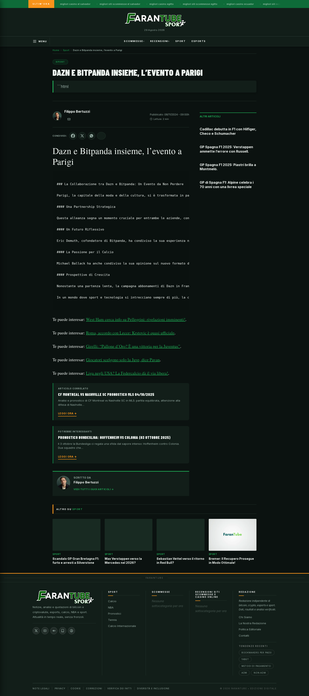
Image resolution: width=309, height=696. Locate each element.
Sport (180, 40)
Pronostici (114, 613)
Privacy (60, 688)
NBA (111, 607)
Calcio (112, 601)
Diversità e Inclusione (153, 688)
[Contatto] (69, 119)
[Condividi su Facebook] (73, 136)
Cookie (76, 688)
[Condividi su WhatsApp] (91, 136)
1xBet (245, 659)
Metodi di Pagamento (256, 666)
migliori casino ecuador (240, 4)
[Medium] (53, 630)
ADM (244, 672)
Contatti (244, 635)
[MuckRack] (62, 630)
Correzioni (94, 688)
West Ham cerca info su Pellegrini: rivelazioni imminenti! (135, 319)
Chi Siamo (245, 617)
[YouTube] (45, 630)
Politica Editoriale (250, 629)
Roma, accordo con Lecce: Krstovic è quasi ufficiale (130, 333)
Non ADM (260, 672)
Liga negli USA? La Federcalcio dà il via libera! (127, 373)
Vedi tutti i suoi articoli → (94, 489)
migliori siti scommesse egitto (200, 4)
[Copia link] (101, 136)
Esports (198, 40)
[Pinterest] (71, 630)
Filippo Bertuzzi (77, 111)
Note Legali (41, 688)
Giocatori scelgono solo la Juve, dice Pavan (123, 359)
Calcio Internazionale (122, 626)
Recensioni (159, 40)
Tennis (112, 619)
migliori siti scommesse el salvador (120, 4)
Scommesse (133, 40)
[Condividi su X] (82, 136)
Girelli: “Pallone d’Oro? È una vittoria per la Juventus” (133, 346)
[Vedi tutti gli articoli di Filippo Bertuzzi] (57, 116)
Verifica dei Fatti (119, 688)
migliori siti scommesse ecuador (281, 4)
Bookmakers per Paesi (257, 652)
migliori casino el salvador (75, 4)
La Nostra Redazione (252, 623)
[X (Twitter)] (36, 630)
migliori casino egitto (161, 4)
